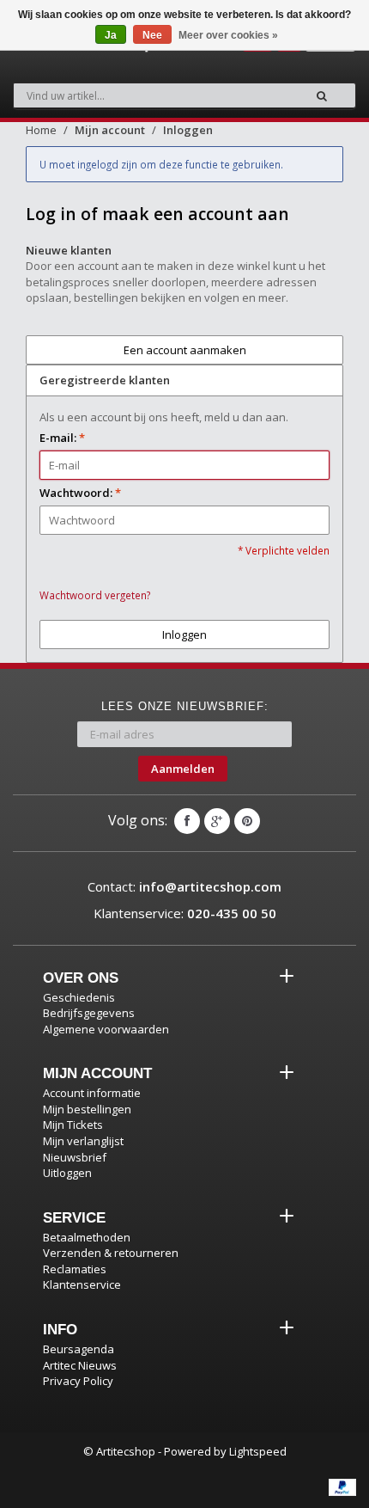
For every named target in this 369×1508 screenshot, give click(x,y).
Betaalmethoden (86, 1237)
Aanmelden (183, 768)
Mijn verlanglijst (83, 1141)
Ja (111, 35)
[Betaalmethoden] (342, 1487)
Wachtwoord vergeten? (94, 595)
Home (41, 130)
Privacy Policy (78, 1380)
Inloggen (188, 130)
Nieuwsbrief (74, 1157)
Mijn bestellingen (87, 1109)
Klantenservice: (185, 913)
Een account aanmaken (185, 350)
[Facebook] (187, 821)
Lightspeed (258, 1451)
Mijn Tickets (73, 1124)
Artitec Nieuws (80, 1365)
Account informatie (92, 1092)
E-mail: (62, 437)
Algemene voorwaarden (106, 1029)
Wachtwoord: (80, 492)
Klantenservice (82, 1284)
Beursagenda (78, 1349)
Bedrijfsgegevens (89, 1013)
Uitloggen (67, 1172)
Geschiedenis (79, 997)
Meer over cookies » (228, 35)
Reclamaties (74, 1269)
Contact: (184, 886)
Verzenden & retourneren (110, 1252)
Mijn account (110, 130)
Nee (152, 35)
